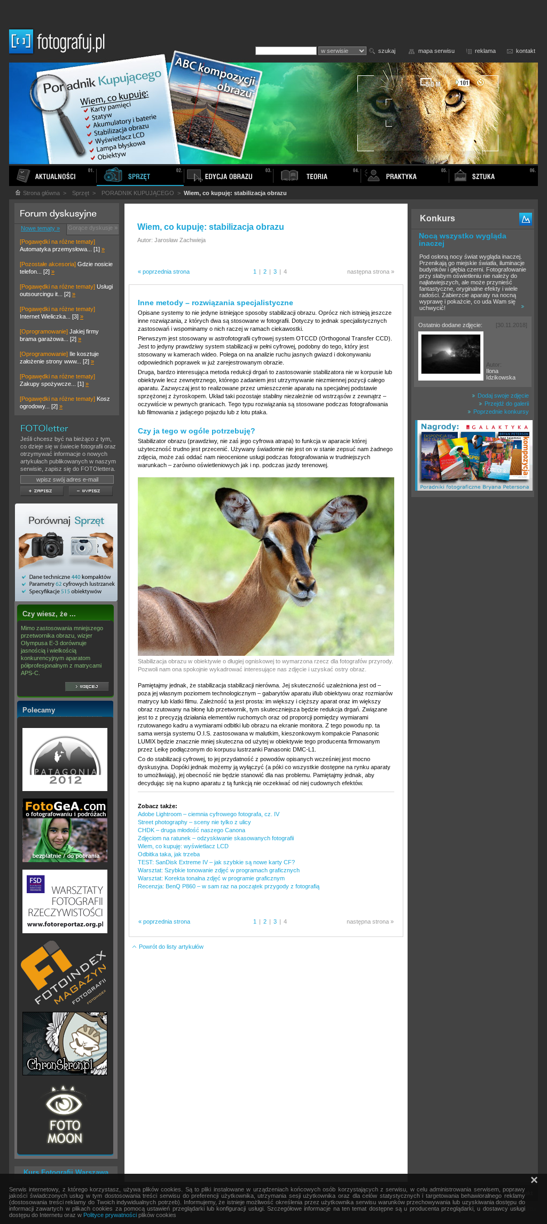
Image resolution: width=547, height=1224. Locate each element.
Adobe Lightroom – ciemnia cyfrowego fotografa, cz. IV (208, 814)
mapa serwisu (436, 51)
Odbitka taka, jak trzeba (169, 854)
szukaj (386, 51)
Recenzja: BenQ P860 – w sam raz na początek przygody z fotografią (228, 886)
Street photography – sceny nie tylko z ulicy (194, 822)
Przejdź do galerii (506, 403)
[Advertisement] (472, 670)
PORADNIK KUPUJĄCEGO (137, 193)
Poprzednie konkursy (500, 411)
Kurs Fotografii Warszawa (66, 1172)
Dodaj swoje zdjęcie (502, 395)
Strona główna (40, 193)
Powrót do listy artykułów (170, 946)
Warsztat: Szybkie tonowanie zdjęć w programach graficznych (219, 870)
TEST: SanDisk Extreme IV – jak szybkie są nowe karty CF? (216, 862)
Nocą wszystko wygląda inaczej (462, 239)
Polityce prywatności (110, 1215)
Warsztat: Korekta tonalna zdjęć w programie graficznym (211, 878)
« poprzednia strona (164, 271)
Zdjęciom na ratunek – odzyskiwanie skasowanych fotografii (216, 838)
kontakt (525, 51)
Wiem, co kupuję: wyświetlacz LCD (183, 846)
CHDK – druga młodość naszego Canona (191, 830)
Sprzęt (80, 193)
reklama (485, 51)
